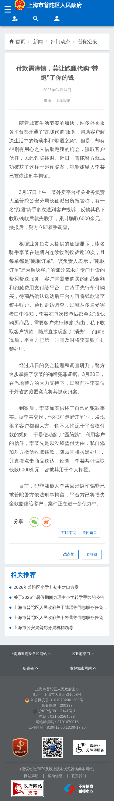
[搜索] (36, 19)
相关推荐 (23, 574)
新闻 (38, 41)
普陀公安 (88, 41)
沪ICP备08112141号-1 (57, 711)
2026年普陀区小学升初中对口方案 (46, 587)
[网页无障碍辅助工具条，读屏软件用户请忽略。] (15, 19)
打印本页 (68, 533)
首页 (20, 41)
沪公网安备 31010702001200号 (57, 700)
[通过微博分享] (46, 522)
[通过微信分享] (34, 522)
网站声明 (31, 776)
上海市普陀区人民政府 (54, 5)
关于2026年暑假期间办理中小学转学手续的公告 (59, 597)
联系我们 (78, 776)
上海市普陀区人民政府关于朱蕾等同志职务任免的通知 (61, 617)
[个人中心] (57, 19)
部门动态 (60, 41)
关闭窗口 (89, 533)
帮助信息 (55, 776)
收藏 (93, 554)
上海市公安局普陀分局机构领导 (43, 627)
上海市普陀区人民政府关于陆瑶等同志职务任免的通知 (61, 607)
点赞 (70, 554)
